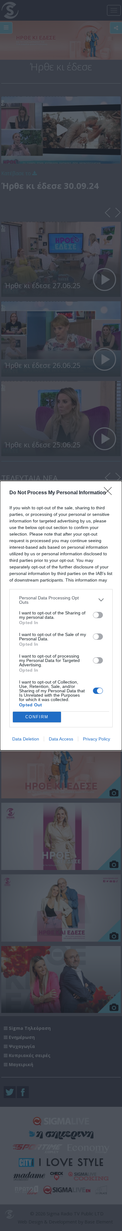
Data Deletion (25, 738)
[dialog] (61, 615)
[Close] (110, 493)
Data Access (61, 738)
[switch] (98, 615)
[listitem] (61, 600)
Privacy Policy (96, 738)
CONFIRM (36, 717)
